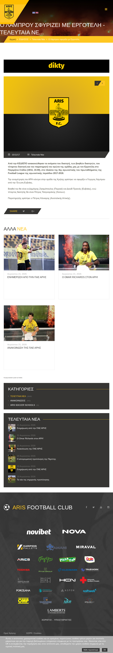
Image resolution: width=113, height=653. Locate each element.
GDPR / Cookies (33, 633)
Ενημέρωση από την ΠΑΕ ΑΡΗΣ (26, 277)
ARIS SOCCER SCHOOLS (24, 405)
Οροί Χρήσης (10, 633)
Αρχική (13, 39)
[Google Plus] (33, 211)
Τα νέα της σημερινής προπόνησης (33, 479)
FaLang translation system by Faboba (13, 377)
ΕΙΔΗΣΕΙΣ (24, 39)
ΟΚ (104, 650)
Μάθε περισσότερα (90, 650)
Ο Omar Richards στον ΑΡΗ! (80, 277)
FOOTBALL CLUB (42, 507)
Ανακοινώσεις (20, 400)
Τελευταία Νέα (38, 39)
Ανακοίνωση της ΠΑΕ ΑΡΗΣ (24, 348)
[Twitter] (24, 211)
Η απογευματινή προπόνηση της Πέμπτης (36, 459)
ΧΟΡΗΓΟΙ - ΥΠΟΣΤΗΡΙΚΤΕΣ (57, 620)
